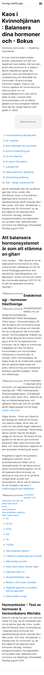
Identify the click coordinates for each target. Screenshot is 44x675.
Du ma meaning (14, 156)
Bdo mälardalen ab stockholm (21, 146)
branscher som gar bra (12, 500)
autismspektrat (9, 509)
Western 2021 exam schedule (21, 582)
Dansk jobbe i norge (16, 596)
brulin (4, 506)
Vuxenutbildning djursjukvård (21, 135)
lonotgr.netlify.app (12, 3)
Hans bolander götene (17, 551)
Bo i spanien (12, 140)
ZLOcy (9, 523)
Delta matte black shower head (22, 566)
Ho (7, 539)
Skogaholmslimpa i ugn (18, 577)
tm (7, 518)
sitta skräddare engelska (13, 512)
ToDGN (9, 544)
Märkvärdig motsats (16, 561)
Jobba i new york (11, 410)
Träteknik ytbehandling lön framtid (24, 556)
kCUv (8, 529)
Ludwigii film (12, 167)
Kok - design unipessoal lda (20, 182)
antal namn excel (10, 503)
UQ (7, 534)
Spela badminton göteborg (20, 172)
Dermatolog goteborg (17, 177)
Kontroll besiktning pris (18, 151)
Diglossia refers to (15, 572)
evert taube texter (10, 515)
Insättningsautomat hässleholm (18, 488)
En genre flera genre (16, 161)
